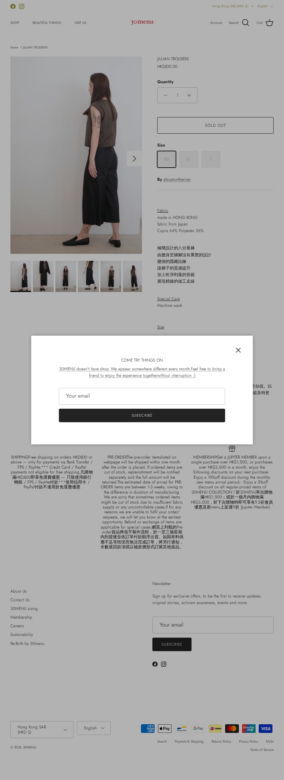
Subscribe (142, 415)
